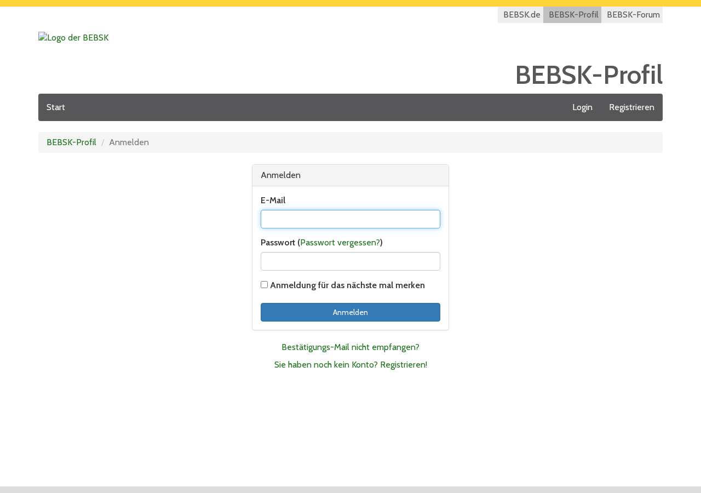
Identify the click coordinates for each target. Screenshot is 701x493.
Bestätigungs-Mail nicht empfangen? (350, 347)
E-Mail (273, 200)
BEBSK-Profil (574, 14)
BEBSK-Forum (633, 14)
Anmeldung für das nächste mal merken (346, 285)
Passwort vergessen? (340, 242)
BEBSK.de (522, 14)
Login (582, 107)
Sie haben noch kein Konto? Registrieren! (350, 364)
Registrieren (631, 107)
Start (56, 107)
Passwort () (322, 242)
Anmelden (350, 312)
